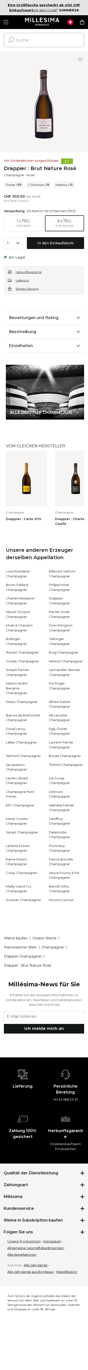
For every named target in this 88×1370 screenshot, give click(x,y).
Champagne (14, 175)
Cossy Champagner (21, 873)
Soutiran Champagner (23, 900)
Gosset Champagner (22, 661)
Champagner (53, 947)
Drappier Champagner (23, 956)
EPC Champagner (20, 805)
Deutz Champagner (22, 702)
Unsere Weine (44, 938)
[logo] (42, 22)
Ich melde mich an (44, 1028)
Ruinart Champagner (22, 652)
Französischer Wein (20, 947)
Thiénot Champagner (66, 765)
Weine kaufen (16, 938)
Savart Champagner (22, 832)
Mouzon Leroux (61, 900)
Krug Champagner (63, 652)
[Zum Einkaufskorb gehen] (82, 22)
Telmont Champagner (23, 756)
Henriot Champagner (66, 661)
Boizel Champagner (65, 756)
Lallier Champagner (21, 742)
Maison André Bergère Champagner (17, 688)
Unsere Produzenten (24, 1241)
